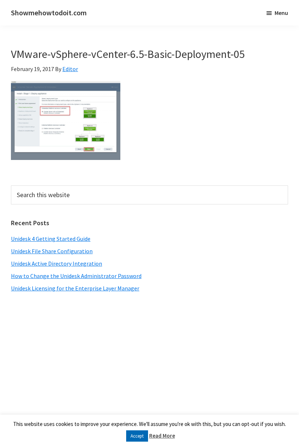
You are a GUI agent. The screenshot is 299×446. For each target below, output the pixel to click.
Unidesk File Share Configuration (52, 251)
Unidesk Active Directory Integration (56, 263)
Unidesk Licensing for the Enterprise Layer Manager (75, 288)
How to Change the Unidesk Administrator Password (76, 275)
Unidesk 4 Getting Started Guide (50, 238)
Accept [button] (137, 436)
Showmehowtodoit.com (49, 12)
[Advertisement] (149, 358)
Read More (162, 435)
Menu (281, 12)
